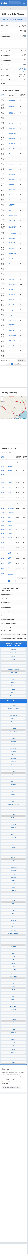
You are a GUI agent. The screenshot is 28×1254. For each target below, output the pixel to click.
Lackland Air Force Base (13, 708)
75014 (2, 521)
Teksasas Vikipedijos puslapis (12, 1087)
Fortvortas (12, 238)
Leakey (13, 831)
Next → (18, 363)
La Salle (13, 794)
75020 (2, 542)
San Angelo (12, 279)
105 (17, 581)
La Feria (13, 721)
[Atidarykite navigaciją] (24, 3)
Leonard (13, 864)
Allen (9, 487)
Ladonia (13, 718)
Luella (13, 1042)
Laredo (13, 679)
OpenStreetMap (23, 418)
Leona (13, 860)
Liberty (13, 887)
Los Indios (13, 1009)
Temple (11, 258)
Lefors (13, 844)
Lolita (13, 959)
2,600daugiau (23, 70)
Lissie (13, 923)
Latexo (13, 801)
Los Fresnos (13, 1006)
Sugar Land (12, 320)
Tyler (10, 194)
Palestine (11, 200)
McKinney (12, 138)
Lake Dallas (13, 741)
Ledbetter (13, 837)
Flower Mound (10, 553)
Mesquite (11, 159)
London (13, 966)
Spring (11, 310)
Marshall (11, 184)
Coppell (10, 537)
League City (13, 827)
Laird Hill (13, 735)
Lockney (13, 950)
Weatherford (12, 233)
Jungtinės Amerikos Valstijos (15, 8)
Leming (13, 854)
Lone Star (13, 973)
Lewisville (12, 118)
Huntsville (12, 294)
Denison (10, 542)
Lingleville (13, 910)
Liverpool (13, 936)
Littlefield (13, 930)
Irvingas (11, 106)
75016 (2, 529)
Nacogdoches (13, 215)
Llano (13, 943)
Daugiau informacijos (22, 37)
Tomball (11, 304)
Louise (13, 1016)
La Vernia (13, 807)
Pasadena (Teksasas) (12, 325)
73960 (2, 474)
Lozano (13, 1029)
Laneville (13, 778)
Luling (13, 1049)
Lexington (13, 883)
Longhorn (13, 979)
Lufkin (11, 210)
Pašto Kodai (4, 8)
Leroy (13, 874)
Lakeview (13, 754)
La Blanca (13, 705)
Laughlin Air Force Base (13, 804)
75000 (2, 478)
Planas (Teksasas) (12, 113)
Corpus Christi (13, 672)
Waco (10, 274)
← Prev (8, 363)
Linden (13, 903)
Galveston (12, 340)
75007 (2, 498)
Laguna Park (13, 731)
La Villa (13, 811)
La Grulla (13, 728)
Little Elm (13, 926)
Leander (13, 834)
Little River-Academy (13, 933)
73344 (20, 69)
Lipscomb (13, 920)
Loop (13, 986)
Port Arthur (12, 356)
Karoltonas (12, 100)
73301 (23, 68)
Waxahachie (12, 153)
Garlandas (12, 128)
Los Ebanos (13, 1002)
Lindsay (13, 907)
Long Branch (13, 976)
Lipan (13, 916)
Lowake (13, 1026)
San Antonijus (13, 652)
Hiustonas (12, 284)
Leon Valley (13, 870)
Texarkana (10, 462)
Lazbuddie (13, 824)
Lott (13, 1012)
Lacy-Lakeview (13, 715)
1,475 (24, 83)
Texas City (12, 345)
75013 (2, 517)
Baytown (11, 330)
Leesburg (13, 840)
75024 (2, 563)
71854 (20, 68)
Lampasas (13, 768)
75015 (2, 525)
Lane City (13, 774)
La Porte (13, 781)
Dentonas (12, 248)
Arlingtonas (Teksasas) (12, 226)
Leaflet (16, 418)
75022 (2, 553)
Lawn (13, 821)
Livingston (13, 940)
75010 (2, 508)
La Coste (13, 711)
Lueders (13, 1039)
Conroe (11, 289)
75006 (2, 492)
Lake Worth (13, 758)
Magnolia (11, 299)
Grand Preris (12, 133)
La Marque (13, 761)
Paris (10, 169)
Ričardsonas (12, 143)
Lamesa (13, 764)
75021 (2, 548)
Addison (10, 482)
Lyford (13, 1055)
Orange (11, 350)
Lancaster (13, 771)
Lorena (13, 996)
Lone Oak (13, 969)
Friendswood (12, 335)
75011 (2, 512)
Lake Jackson (13, 748)
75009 (2, 503)
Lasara (13, 797)
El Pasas (13, 666)
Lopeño (13, 989)
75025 (2, 568)
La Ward (13, 817)
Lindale (13, 900)
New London (12, 189)
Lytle (13, 1062)
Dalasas (11, 164)
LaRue (13, 791)
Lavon (13, 814)
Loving (13, 1022)
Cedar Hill (12, 148)
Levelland (13, 877)
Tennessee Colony (12, 205)
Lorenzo (13, 999)
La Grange (13, 725)
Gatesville (12, 269)
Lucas (13, 1036)
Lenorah (13, 857)
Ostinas (10, 466)
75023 (2, 558)
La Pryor (13, 784)
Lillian (13, 893)
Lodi (13, 953)
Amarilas (13, 692)
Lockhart (13, 946)
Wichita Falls (12, 253)
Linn (13, 913)
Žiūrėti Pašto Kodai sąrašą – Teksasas (12, 19)
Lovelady (13, 1019)
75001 (2, 482)
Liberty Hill (13, 890)
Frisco (11, 123)
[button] (15, 2)
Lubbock (13, 682)
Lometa (13, 963)
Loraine (13, 993)
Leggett (13, 847)
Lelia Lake (13, 850)
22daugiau (22, 76)
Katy (10, 315)
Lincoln (13, 897)
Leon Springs (13, 867)
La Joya (13, 738)
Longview (12, 174)
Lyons (13, 1059)
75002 (2, 487)
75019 (2, 537)
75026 (2, 573)
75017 (2, 533)
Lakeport (13, 751)
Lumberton (13, 1052)
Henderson (12, 179)
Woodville (12, 220)
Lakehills (13, 745)
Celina (9, 503)
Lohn (13, 956)
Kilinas (11, 263)
